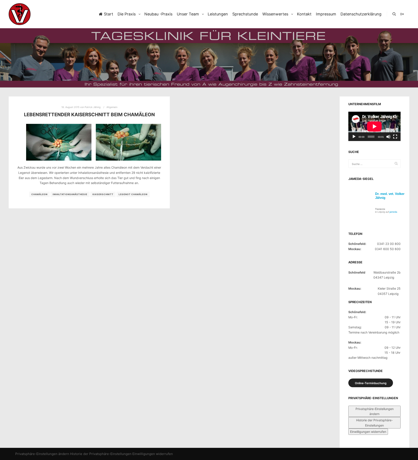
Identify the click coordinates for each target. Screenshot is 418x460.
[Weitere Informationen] (402, 14)
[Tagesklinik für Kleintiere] (19, 14)
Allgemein (111, 107)
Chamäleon (39, 194)
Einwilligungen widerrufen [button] (368, 431)
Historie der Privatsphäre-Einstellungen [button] (374, 422)
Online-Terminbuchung (370, 383)
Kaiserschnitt (103, 194)
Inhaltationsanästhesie (70, 194)
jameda (393, 212)
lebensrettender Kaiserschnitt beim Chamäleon (89, 114)
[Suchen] (394, 14)
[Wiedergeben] (354, 137)
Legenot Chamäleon (133, 194)
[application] (374, 126)
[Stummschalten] (388, 137)
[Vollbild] (395, 137)
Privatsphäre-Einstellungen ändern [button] (375, 411)
